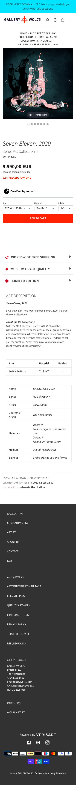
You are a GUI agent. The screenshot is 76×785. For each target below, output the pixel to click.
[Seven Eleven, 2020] (28, 124)
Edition (61, 203)
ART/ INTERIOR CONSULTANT (24, 586)
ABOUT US (13, 542)
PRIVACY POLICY (16, 624)
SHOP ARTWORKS (17, 523)
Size (4, 203)
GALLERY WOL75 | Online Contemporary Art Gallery (42, 773)
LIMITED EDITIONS (18, 615)
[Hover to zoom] (38, 83)
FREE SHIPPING (16, 596)
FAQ (9, 561)
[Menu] (70, 20)
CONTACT (13, 551)
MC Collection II (25, 151)
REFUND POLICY (16, 644)
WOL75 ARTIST (16, 712)
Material (38, 203)
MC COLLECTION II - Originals (37, 35)
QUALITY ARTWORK (18, 605)
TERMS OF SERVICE (18, 634)
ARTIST (11, 532)
